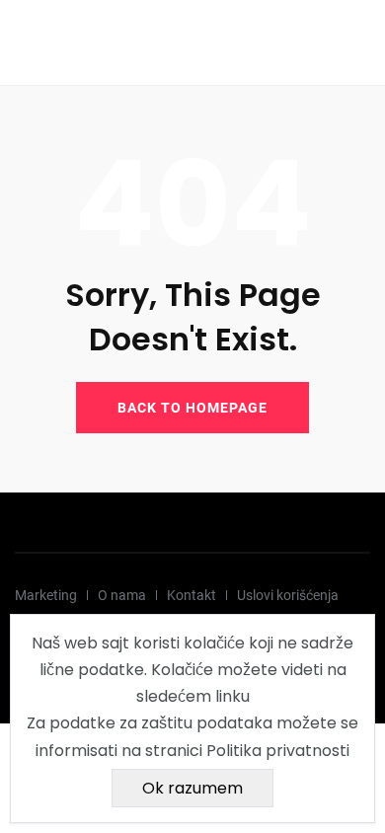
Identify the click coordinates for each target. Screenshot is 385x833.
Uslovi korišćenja (288, 595)
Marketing (46, 595)
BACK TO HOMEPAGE (192, 408)
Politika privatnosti (277, 750)
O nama (122, 595)
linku (232, 696)
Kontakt (191, 595)
